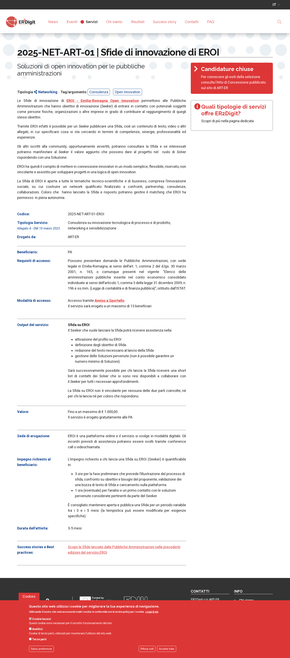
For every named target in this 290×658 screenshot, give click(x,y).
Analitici (37, 629)
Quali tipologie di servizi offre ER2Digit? (233, 110)
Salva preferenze (41, 648)
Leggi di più (151, 612)
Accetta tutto (166, 648)
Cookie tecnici (41, 618)
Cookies (29, 596)
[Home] (22, 21)
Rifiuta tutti (147, 648)
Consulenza (98, 92)
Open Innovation (127, 92)
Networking (47, 92)
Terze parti (39, 639)
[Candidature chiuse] (232, 78)
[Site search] (279, 22)
